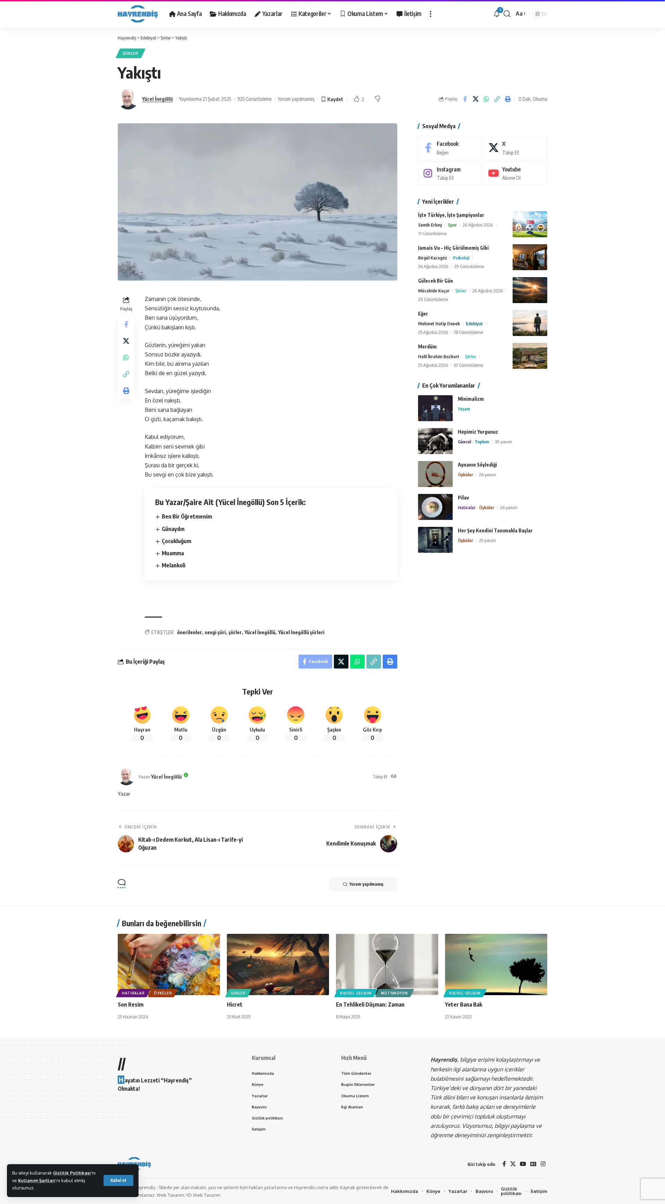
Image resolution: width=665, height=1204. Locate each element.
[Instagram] (450, 173)
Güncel (464, 441)
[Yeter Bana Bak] (496, 964)
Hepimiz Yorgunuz (478, 432)
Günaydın (173, 528)
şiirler (235, 632)
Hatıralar (467, 507)
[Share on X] (475, 99)
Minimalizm (471, 399)
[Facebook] (450, 148)
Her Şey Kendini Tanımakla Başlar (495, 530)
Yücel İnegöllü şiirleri (301, 632)
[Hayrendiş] (138, 13)
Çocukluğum (176, 541)
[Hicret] (278, 964)
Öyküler (465, 474)
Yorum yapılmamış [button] (366, 884)
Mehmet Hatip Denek (439, 323)
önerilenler (189, 632)
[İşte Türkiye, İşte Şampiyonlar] (530, 224)
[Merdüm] (530, 356)
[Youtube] (515, 173)
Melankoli (173, 565)
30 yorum (503, 441)
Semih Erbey (430, 225)
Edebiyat (474, 323)
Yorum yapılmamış (296, 99)
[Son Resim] (169, 964)
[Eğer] (530, 323)
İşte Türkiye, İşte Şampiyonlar (451, 215)
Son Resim (130, 1004)
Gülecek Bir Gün (435, 281)
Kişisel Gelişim (356, 993)
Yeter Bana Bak (463, 1004)
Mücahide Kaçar (434, 290)
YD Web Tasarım (203, 1195)
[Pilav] (435, 507)
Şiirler (131, 53)
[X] (515, 148)
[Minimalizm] (435, 408)
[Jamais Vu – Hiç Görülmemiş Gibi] (530, 257)
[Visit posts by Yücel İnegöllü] (128, 99)
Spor (452, 225)
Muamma (173, 553)
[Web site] (393, 777)
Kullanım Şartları (36, 1180)
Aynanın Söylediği (477, 465)
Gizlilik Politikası (72, 1173)
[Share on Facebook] (465, 99)
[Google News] (533, 1164)
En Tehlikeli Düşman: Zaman (370, 1004)
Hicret (234, 1004)
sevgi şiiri (215, 632)
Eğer (423, 314)
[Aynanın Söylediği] (435, 474)
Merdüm (427, 346)
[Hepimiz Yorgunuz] (435, 441)
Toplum (482, 441)
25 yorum (487, 540)
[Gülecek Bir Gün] (530, 290)
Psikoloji (461, 257)
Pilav (463, 498)
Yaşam (464, 408)
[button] (118, 1180)
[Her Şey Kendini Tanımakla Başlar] (435, 540)
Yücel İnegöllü (157, 99)
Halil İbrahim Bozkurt (438, 356)
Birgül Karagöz (432, 257)
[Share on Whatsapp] (486, 99)
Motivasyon (394, 993)
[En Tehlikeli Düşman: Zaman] (387, 964)
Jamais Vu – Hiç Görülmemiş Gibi (453, 248)
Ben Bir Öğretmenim (187, 516)
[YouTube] (523, 1164)
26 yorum (487, 474)
